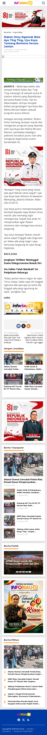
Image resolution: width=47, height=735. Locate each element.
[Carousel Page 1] (17, 572)
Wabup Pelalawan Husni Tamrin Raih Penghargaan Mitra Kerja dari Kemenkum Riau (25, 687)
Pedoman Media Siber (23, 731)
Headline (16, 52)
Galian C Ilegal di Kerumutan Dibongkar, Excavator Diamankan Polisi (24, 695)
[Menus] (4, 3)
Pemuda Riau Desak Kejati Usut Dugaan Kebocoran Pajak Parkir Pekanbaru (23, 702)
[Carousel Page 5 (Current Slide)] (29, 572)
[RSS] (28, 326)
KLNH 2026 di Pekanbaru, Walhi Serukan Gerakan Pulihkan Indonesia (34, 368)
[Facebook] (18, 326)
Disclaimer (6, 731)
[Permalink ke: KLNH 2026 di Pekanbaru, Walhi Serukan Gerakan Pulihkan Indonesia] (34, 359)
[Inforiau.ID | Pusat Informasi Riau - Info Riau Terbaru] (24, 3)
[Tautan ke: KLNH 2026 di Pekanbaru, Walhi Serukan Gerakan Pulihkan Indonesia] (9, 494)
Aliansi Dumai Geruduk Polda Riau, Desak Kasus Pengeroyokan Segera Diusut (12, 368)
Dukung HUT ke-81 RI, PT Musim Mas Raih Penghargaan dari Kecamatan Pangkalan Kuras (13, 387)
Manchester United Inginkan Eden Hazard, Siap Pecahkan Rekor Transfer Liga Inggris (33, 338)
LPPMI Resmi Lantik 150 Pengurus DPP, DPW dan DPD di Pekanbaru (22, 562)
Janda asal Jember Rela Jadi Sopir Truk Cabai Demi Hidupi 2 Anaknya (12, 338)
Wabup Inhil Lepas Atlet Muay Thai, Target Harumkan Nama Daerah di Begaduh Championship (29, 530)
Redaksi (30, 729)
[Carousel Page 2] (20, 572)
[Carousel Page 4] (26, 572)
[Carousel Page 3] (23, 572)
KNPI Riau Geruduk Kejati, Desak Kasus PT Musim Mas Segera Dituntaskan (33, 387)
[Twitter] (23, 326)
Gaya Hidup (8, 52)
